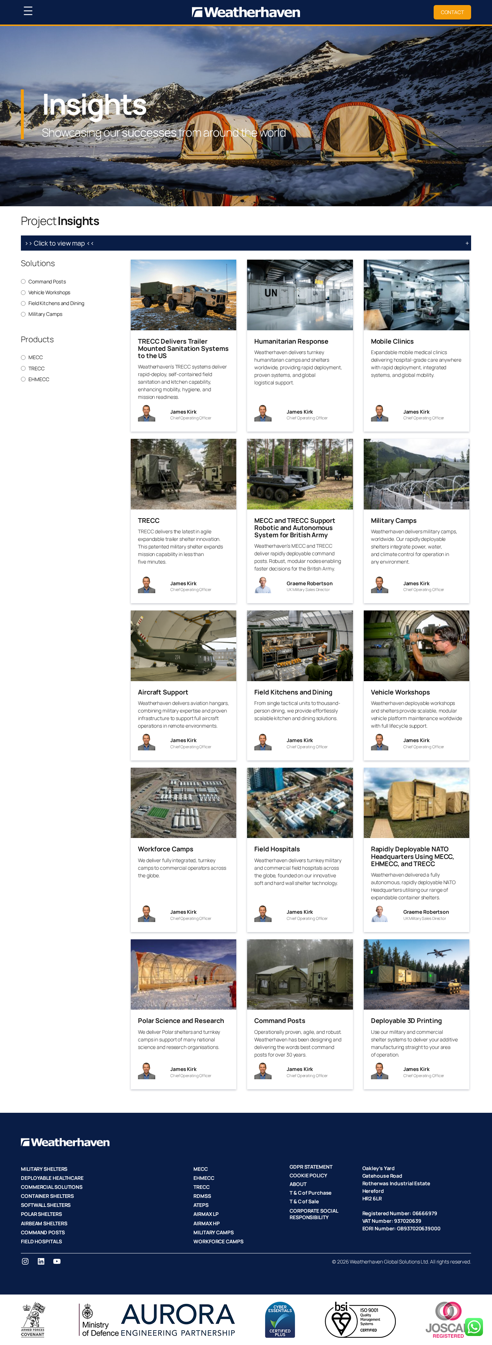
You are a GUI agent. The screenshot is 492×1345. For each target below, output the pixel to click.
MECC (35, 357)
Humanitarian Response (291, 341)
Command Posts (47, 281)
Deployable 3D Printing (406, 1020)
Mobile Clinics (392, 341)
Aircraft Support (163, 692)
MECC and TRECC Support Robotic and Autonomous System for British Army (294, 528)
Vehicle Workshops (49, 292)
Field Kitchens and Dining (56, 303)
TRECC (36, 368)
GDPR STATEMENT (311, 1166)
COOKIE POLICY (308, 1175)
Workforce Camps (165, 848)
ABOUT (298, 1184)
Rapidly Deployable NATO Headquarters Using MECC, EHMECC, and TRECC (413, 856)
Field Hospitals (277, 848)
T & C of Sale (304, 1201)
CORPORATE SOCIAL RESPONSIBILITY (313, 1214)
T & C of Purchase (310, 1192)
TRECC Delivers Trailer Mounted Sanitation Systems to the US (183, 349)
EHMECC (38, 379)
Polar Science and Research (181, 1020)
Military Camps (45, 314)
